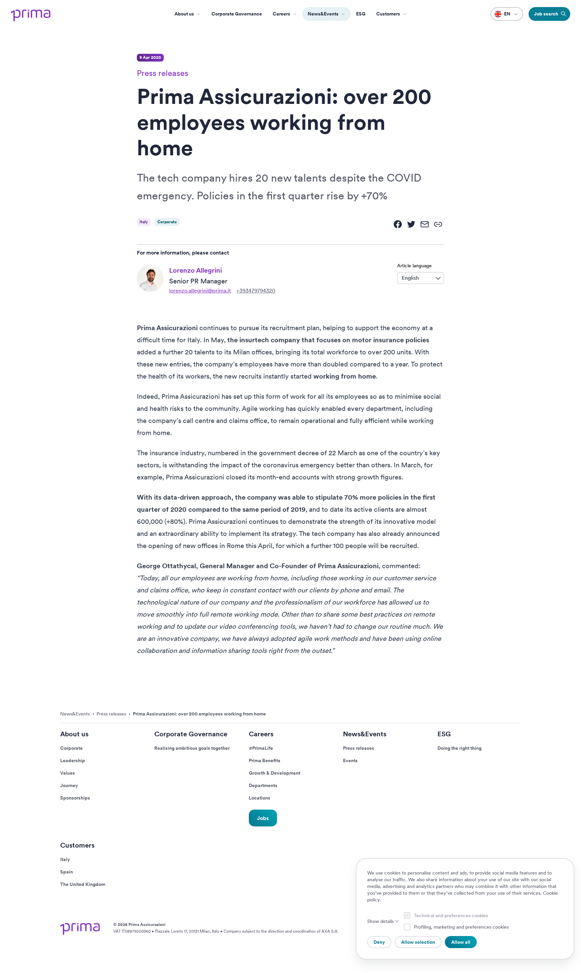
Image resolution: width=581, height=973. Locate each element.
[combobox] (415, 278)
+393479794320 (255, 290)
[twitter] (411, 224)
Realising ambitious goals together (192, 748)
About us (184, 13)
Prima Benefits (264, 760)
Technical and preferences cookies (451, 915)
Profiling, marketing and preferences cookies (461, 927)
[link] (438, 224)
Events (350, 760)
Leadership (72, 760)
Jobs (263, 818)
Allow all (460, 942)
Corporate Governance (236, 13)
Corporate (71, 748)
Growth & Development (274, 773)
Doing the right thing (459, 748)
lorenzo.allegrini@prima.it (200, 290)
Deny (379, 942)
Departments (263, 785)
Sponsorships (75, 798)
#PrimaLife (261, 748)
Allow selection (418, 942)
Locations (259, 798)
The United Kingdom (82, 884)
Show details (380, 921)
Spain (66, 871)
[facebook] (398, 224)
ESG (360, 13)
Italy (65, 859)
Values (67, 773)
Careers (281, 13)
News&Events (323, 13)
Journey (69, 785)
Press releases (358, 748)
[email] (425, 224)
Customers (77, 845)
